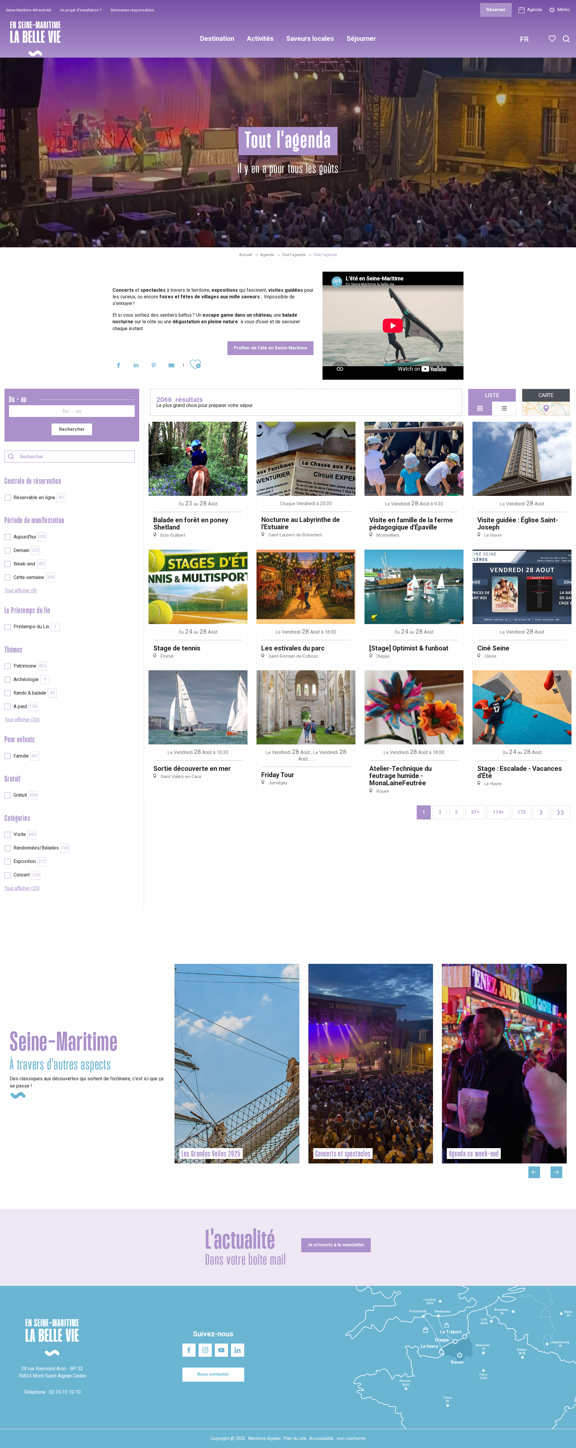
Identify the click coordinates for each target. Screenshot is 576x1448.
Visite (24, 834)
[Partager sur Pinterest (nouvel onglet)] (154, 366)
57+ (475, 812)
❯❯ (560, 812)
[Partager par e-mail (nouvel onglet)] (171, 366)
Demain (26, 550)
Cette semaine (34, 577)
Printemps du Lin (35, 626)
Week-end (29, 564)
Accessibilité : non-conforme (337, 1438)
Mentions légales (264, 1438)
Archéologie (30, 679)
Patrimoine (30, 666)
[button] (566, 39)
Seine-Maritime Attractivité (28, 10)
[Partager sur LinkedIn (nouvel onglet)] (136, 366)
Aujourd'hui (30, 537)
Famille (26, 756)
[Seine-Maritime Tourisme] (33, 38)
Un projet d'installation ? (80, 10)
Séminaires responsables (132, 10)
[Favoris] (553, 39)
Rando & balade (34, 693)
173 (522, 812)
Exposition (29, 861)
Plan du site (295, 1438)
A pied (25, 706)
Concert (26, 875)
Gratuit (25, 795)
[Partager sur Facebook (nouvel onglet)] (118, 366)
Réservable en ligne (39, 497)
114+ (498, 812)
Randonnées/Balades (41, 848)
